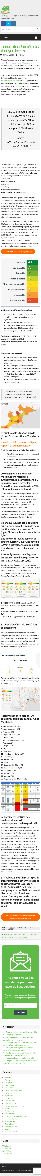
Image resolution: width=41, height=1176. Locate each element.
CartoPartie (9, 1082)
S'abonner (20, 1012)
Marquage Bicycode (13, 1035)
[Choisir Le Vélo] (5, 14)
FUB (2, 63)
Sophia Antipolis (12, 937)
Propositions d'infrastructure (16, 1116)
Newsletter (9, 1095)
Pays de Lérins (10, 1103)
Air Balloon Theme (28, 1170)
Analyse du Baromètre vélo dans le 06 (20, 1058)
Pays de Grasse (27, 935)
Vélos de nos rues (11, 1126)
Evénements (9, 1088)
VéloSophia (6, 1146)
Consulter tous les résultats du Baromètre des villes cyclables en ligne (20, 917)
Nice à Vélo (6, 1151)
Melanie (21, 55)
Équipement (9, 1085)
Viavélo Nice (7, 1148)
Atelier (7, 1080)
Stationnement (10, 1121)
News (7, 1093)
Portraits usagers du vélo (14, 1106)
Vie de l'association (12, 1132)
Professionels (10, 1114)
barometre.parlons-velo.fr (11, 81)
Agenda (8, 1077)
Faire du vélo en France (12, 935)
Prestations (9, 1111)
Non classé (9, 1098)
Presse (7, 1108)
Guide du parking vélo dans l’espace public (21, 1032)
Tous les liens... (8, 1154)
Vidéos (7, 1129)
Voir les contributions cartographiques (18, 251)
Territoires (23, 937)
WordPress (15, 1170)
